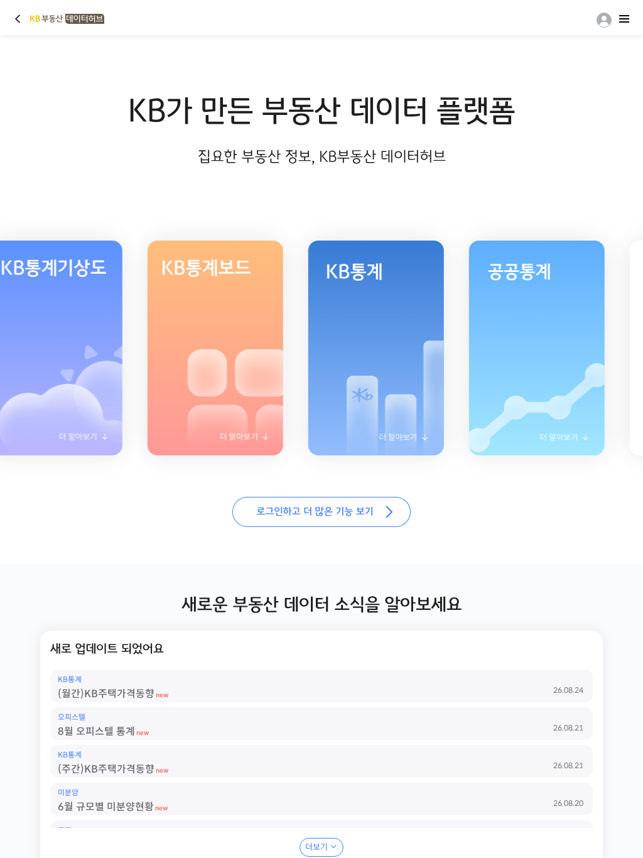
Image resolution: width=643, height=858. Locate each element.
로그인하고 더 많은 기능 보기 (321, 512)
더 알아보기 (203, 440)
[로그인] (601, 20)
